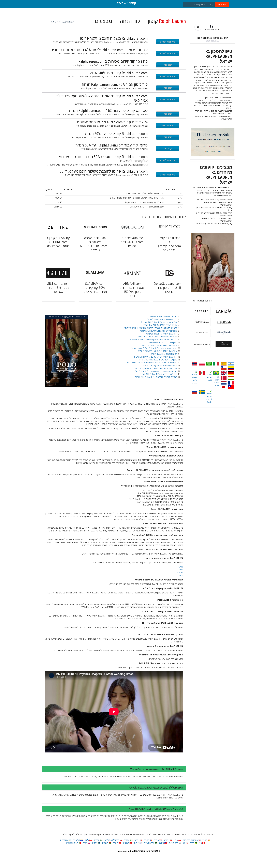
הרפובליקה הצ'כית (112, 840)
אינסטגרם (179, 572)
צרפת (137, 840)
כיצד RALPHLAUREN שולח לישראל (162, 319)
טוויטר (180, 566)
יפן (184, 843)
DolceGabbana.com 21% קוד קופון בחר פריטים (167, 288)
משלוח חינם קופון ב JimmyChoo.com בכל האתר (169, 244)
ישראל (137, 843)
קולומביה (76, 840)
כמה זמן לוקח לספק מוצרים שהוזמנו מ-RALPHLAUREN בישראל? (150, 328)
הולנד (156, 840)
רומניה (147, 840)
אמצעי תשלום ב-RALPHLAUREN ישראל (160, 325)
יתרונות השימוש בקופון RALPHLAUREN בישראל (157, 336)
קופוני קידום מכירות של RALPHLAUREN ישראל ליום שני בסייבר (151, 362)
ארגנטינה (64, 840)
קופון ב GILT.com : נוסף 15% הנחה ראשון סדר (58, 288)
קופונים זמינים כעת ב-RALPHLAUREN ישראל (158, 330)
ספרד (205, 840)
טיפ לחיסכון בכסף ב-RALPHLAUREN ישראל (158, 374)
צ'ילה (87, 840)
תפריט (221, 4)
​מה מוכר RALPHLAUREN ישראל (163, 316)
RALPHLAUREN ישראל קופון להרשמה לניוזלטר (157, 351)
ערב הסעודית (149, 843)
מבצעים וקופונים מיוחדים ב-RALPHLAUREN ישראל (156, 377)
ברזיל (192, 843)
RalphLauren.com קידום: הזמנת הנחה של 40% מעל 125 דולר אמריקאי (102, 98)
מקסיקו (97, 840)
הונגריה (105, 843)
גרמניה (167, 840)
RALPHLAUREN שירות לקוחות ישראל (161, 333)
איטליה (127, 840)
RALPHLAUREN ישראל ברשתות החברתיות (159, 345)
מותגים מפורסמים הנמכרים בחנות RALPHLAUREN (156, 371)
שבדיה (95, 843)
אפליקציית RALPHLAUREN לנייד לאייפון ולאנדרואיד (155, 368)
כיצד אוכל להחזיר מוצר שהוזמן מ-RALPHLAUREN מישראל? (152, 339)
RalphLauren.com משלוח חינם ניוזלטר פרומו (114, 38)
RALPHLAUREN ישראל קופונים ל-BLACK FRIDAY (155, 356)
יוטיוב (181, 575)
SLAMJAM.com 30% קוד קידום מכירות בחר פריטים (95, 288)
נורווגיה (126, 843)
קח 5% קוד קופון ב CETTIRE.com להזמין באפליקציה (58, 242)
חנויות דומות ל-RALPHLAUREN (164, 354)
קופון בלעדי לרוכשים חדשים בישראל (163, 342)
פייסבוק (180, 569)
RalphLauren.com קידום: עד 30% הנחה (119, 73)
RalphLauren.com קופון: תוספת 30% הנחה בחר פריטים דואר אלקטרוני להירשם (102, 159)
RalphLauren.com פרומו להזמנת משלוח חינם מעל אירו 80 (104, 171)
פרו (200, 843)
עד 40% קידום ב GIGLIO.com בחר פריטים (132, 242)
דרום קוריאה (174, 843)
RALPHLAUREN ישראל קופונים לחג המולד (159, 365)
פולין (176, 840)
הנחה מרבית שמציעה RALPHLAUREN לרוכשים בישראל (154, 348)
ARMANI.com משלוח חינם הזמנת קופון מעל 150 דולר (132, 290)
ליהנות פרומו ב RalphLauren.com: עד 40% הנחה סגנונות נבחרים (99, 50)
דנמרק (116, 843)
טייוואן (161, 843)
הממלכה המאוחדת (190, 840)
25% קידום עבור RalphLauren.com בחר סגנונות (112, 122)
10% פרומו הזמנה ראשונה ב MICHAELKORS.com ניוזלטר (93, 244)
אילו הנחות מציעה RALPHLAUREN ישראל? (159, 322)
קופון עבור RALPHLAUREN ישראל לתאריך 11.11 (156, 359)
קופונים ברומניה (72, 843)
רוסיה (85, 843)
